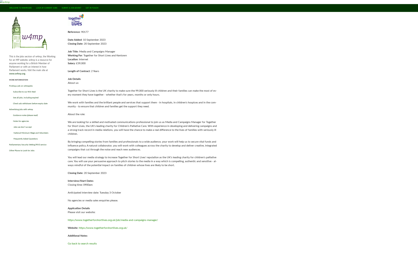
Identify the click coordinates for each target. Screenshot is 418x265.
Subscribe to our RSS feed (22, 92)
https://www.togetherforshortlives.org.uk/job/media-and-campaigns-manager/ (113, 220)
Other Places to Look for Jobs (21, 151)
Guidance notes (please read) (23, 115)
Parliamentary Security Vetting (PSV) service (27, 145)
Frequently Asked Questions (23, 139)
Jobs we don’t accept (20, 127)
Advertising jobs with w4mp (21, 109)
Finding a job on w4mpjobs (21, 86)
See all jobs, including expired (24, 98)
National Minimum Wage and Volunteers (28, 133)
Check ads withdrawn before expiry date (28, 103)
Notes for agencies (19, 121)
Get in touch (92, 8)
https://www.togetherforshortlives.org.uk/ (103, 228)
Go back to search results (82, 243)
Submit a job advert (71, 8)
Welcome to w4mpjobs (20, 8)
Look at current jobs (46, 8)
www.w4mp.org (17, 74)
